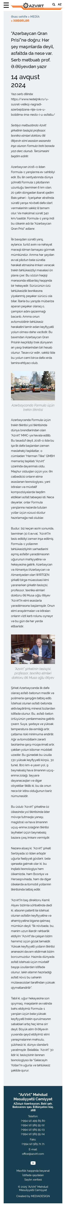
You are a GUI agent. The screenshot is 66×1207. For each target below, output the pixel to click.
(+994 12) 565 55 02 (33, 1125)
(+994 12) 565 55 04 (33, 1134)
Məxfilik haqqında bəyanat (33, 1170)
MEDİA (35, 16)
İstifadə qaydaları (33, 1175)
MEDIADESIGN (40, 1196)
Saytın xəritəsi (33, 1179)
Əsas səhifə (19, 16)
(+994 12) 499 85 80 (33, 1120)
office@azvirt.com (33, 1154)
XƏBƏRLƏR (21, 20)
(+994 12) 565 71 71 (33, 1144)
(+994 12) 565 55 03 (33, 1129)
